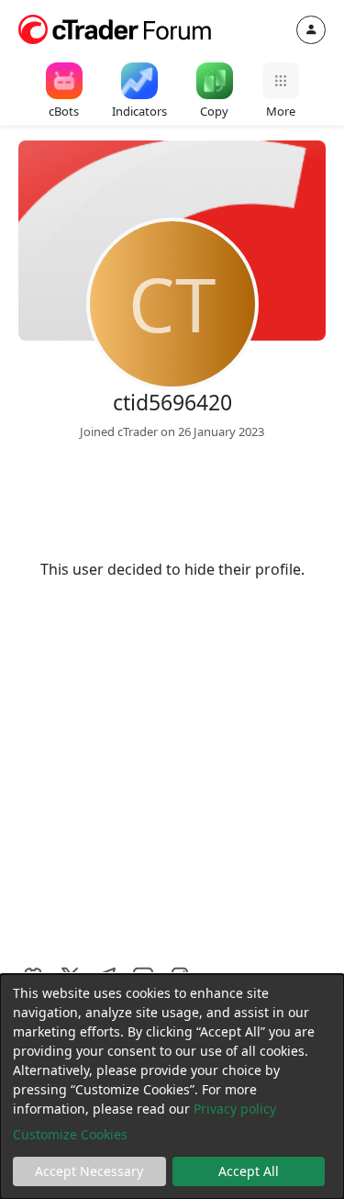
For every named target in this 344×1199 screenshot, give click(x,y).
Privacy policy (235, 1108)
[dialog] (172, 1086)
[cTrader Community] (115, 27)
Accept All (248, 1171)
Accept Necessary (89, 1171)
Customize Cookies (70, 1134)
